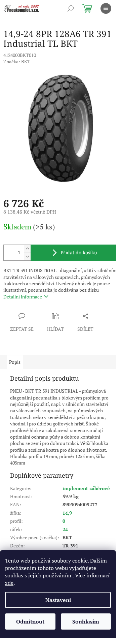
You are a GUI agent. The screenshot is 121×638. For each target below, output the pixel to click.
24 (65, 529)
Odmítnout (30, 621)
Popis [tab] (15, 362)
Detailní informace (22, 296)
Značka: (16, 61)
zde (9, 582)
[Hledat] (70, 8)
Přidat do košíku (79, 252)
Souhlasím (85, 621)
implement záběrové (86, 488)
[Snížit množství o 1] (27, 256)
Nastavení (58, 600)
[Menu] (106, 8)
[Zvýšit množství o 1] (27, 249)
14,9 (67, 513)
